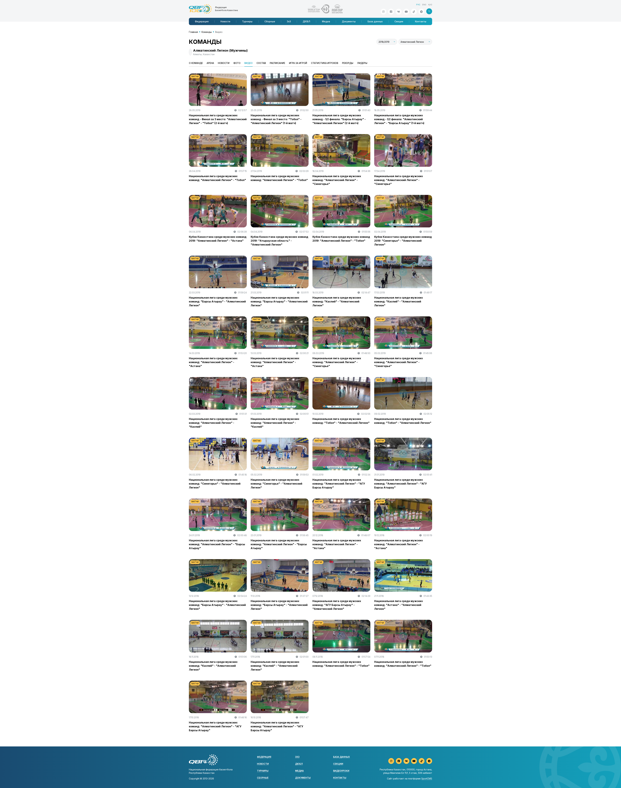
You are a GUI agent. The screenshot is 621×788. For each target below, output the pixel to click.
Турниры (247, 21)
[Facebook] (391, 12)
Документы (349, 21)
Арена (210, 63)
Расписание (277, 63)
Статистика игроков (324, 63)
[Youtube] (406, 12)
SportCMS (426, 778)
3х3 (289, 21)
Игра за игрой (298, 63)
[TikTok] (414, 12)
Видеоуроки (341, 770)
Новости (225, 21)
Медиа (326, 21)
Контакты (420, 21)
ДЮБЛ (306, 21)
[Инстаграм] (383, 12)
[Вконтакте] (399, 12)
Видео (248, 63)
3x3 (297, 756)
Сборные (269, 21)
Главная (193, 32)
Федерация (202, 21)
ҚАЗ (430, 4)
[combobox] (386, 42)
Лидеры (362, 63)
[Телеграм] (421, 12)
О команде (196, 63)
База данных (375, 21)
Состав (261, 63)
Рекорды (347, 63)
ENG (424, 4)
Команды (207, 32)
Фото (236, 63)
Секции (398, 21)
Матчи (195, 76)
